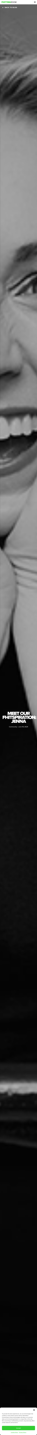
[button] (34, 1410)
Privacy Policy (22, 1432)
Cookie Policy (14, 1432)
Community (13, 727)
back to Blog (11, 7)
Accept (18, 1428)
